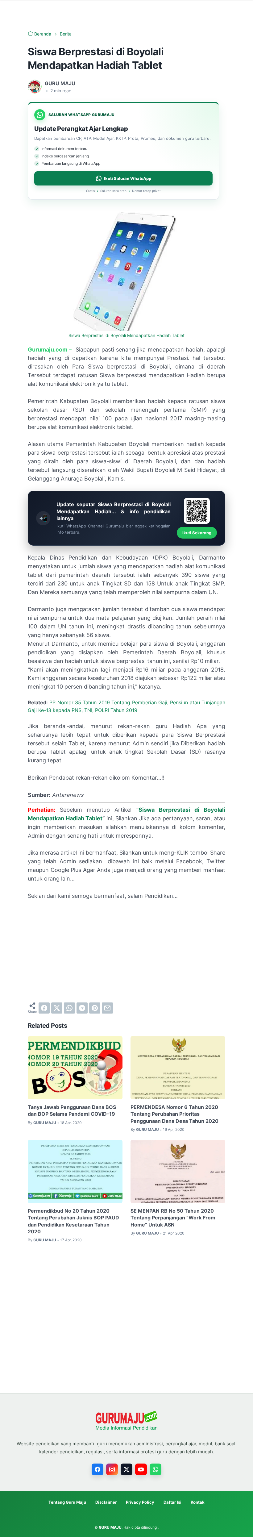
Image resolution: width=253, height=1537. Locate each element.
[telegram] (82, 1008)
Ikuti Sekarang (196, 532)
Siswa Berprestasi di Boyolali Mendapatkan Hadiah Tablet (126, 335)
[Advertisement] (126, 951)
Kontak (198, 1502)
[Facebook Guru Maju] (97, 1469)
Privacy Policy (140, 1502)
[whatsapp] (69, 1008)
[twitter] (56, 1008)
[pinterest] (94, 1008)
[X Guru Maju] (126, 1469)
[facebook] (44, 1008)
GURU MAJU (110, 1527)
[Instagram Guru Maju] (112, 1469)
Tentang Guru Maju (67, 1502)
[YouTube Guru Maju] (141, 1469)
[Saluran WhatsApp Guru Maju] (155, 1469)
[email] (107, 1008)
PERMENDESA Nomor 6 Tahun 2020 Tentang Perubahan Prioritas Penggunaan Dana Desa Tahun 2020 (174, 1114)
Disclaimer (106, 1502)
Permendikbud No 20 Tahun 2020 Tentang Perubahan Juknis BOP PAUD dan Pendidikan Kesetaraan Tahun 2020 (73, 1221)
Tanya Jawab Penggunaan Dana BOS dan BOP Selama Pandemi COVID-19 (72, 1110)
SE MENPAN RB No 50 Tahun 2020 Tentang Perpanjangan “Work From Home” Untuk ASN (173, 1218)
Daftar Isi (172, 1502)
